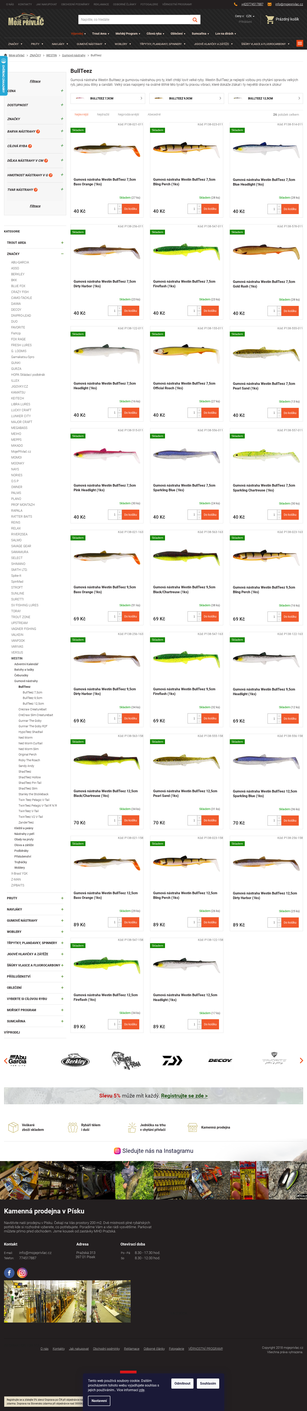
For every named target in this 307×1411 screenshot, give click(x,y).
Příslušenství (22, 856)
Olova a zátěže (24, 845)
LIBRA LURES (20, 404)
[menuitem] (15, 44)
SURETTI (17, 599)
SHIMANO (18, 564)
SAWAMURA (19, 552)
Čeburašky (21, 675)
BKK (14, 280)
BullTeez (24, 686)
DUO (14, 321)
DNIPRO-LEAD (21, 315)
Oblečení (177, 33)
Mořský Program (127, 33)
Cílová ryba (154, 33)
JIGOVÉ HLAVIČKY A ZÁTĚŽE (27, 954)
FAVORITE (18, 327)
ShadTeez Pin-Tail (30, 782)
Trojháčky (20, 862)
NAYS (15, 469)
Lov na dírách (224, 33)
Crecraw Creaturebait (33, 709)
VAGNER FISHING (23, 629)
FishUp (16, 333)
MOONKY (17, 463)
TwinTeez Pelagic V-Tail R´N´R (38, 805)
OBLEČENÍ (14, 988)
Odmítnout (182, 1383)
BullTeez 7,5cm (32, 692)
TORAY (16, 611)
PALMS (16, 493)
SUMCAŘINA (16, 1021)
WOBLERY (14, 932)
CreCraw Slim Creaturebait (36, 715)
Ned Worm (25, 737)
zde (141, 1390)
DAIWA (16, 304)
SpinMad (17, 581)
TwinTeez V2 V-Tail (31, 816)
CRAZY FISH (20, 292)
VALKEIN (17, 635)
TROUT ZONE (20, 617)
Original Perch (28, 754)
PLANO (16, 499)
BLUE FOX (18, 286)
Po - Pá (125, 1253)
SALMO (16, 540)
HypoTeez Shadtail (31, 732)
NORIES (16, 475)
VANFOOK (18, 641)
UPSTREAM (19, 623)
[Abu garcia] (17, 1060)
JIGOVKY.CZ (19, 386)
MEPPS (16, 440)
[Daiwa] (172, 1060)
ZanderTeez (26, 822)
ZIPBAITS (17, 885)
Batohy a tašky (24, 669)
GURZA (16, 369)
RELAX (16, 528)
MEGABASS (19, 428)
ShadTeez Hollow (30, 777)
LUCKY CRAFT (21, 410)
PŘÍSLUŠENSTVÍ (18, 976)
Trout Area (99, 33)
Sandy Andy (26, 766)
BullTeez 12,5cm (33, 703)
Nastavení (99, 1401)
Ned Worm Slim (29, 749)
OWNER (16, 487)
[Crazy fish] (126, 1060)
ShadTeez (25, 771)
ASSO (15, 268)
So (122, 1258)
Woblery (19, 867)
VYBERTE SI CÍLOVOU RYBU (27, 999)
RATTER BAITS (21, 516)
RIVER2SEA (19, 534)
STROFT (17, 587)
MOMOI (16, 457)
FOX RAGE (18, 339)
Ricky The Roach (29, 760)
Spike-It (16, 576)
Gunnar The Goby (30, 720)
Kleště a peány (23, 828)
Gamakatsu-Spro (22, 357)
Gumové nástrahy (26, 681)
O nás (10, 4)
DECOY (16, 310)
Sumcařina (199, 33)
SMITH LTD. (19, 570)
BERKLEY (17, 274)
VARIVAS (17, 647)
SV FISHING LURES (24, 605)
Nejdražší (103, 114)
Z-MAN (16, 879)
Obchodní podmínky (75, 4)
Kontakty (25, 4)
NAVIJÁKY (14, 909)
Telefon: (9, 1258)
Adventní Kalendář (26, 664)
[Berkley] (76, 1060)
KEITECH (17, 398)
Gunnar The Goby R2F (33, 726)
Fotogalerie (149, 4)
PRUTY (12, 898)
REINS (15, 522)
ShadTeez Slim (28, 788)
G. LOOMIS (18, 351)
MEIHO (16, 434)
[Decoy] (221, 1060)
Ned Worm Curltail (30, 743)
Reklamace (101, 4)
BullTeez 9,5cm (32, 698)
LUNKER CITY (21, 416)
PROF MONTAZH (23, 505)
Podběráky (21, 850)
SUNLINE (17, 593)
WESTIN (17, 658)
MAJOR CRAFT (21, 422)
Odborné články (124, 4)
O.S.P (15, 481)
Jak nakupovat (46, 4)
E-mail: (8, 1253)
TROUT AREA (16, 243)
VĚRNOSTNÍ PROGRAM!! (177, 4)
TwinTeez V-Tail (29, 811)
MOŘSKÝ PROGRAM (21, 1010)
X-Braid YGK (19, 873)
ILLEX (15, 381)
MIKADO (17, 446)
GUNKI (15, 363)
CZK (249, 16)
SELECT (17, 558)
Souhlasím (208, 1383)
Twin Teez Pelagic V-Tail (34, 800)
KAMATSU (18, 392)
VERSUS (17, 652)
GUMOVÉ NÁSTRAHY (22, 921)
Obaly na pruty (24, 839)
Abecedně (154, 114)
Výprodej (77, 33)
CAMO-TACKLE (21, 298)
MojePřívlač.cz (21, 451)
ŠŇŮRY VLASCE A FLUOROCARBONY (33, 965)
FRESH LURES (21, 345)
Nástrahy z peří (24, 834)
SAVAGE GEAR (21, 546)
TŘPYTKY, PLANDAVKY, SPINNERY (32, 943)
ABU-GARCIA (20, 262)
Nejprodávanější (128, 114)
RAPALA (16, 511)
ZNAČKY (13, 254)
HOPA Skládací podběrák (28, 375)
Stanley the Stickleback (34, 794)
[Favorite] (274, 1060)
